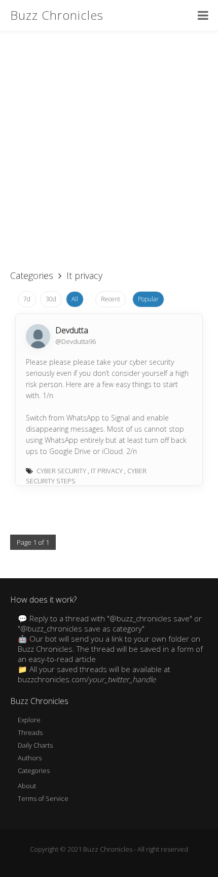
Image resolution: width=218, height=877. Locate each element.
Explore (29, 719)
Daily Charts (35, 745)
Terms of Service (43, 798)
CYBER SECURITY (61, 470)
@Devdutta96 (75, 341)
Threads (30, 732)
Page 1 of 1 (33, 542)
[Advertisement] (109, 145)
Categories (31, 275)
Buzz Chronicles (56, 15)
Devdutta (71, 330)
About (27, 785)
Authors (30, 757)
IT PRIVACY (107, 470)
